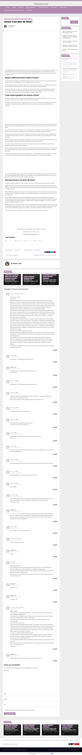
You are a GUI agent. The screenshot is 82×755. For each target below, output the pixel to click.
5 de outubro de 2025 (29, 731)
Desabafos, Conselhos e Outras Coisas (14, 10)
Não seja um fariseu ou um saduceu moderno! (45, 255)
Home (50, 749)
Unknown (12, 355)
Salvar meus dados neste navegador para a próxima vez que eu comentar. (20, 710)
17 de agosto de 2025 (48, 731)
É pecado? (20, 7)
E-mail (5, 699)
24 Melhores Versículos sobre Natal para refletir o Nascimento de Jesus (70, 64)
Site (4, 704)
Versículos (32, 278)
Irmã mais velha (15, 276)
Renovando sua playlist (12, 255)
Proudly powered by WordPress (8, 749)
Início (8, 7)
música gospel (17, 99)
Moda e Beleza (63, 7)
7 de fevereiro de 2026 (10, 731)
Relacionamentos (30, 7)
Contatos (29, 10)
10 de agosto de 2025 (67, 731)
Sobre (14, 7)
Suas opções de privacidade (44, 753)
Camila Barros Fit (66, 62)
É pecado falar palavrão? (71, 74)
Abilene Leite (12, 25)
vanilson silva (13, 407)
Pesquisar (65, 18)
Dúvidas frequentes (43, 7)
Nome (5, 693)
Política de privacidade (72, 749)
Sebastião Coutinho (14, 538)
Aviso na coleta (32, 753)
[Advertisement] (31, 115)
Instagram (37, 231)
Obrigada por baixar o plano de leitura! (61, 749)
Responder (55, 375)
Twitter (31, 231)
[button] (78, 12)
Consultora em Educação (15, 293)
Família (10, 276)
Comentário (6, 670)
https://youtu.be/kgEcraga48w (16, 513)
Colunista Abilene (31, 276)
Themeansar (24, 749)
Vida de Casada (14, 278)
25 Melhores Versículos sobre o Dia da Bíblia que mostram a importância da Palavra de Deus (70, 37)
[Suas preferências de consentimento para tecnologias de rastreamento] (80, 753)
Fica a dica (54, 7)
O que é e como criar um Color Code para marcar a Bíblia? (49, 281)
